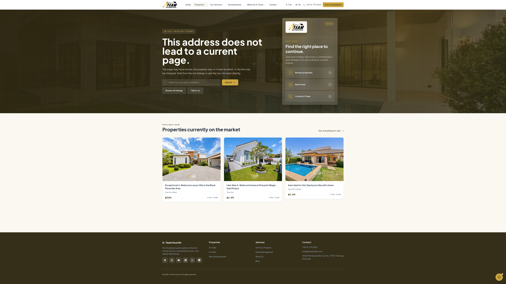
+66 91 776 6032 (309, 247)
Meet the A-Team (255, 5)
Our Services (216, 5)
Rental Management (264, 252)
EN (299, 5)
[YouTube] (178, 260)
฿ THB (289, 5)
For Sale (212, 248)
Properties (199, 5)
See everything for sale (329, 131)
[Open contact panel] (499, 277)
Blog (258, 261)
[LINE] (199, 260)
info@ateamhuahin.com (312, 251)
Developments (234, 5)
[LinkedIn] (185, 260)
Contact (273, 5)
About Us (260, 256)
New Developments (217, 256)
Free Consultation (333, 5)
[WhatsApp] (192, 260)
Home (188, 5)
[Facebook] (165, 260)
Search (228, 82)
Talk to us (195, 90)
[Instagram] (171, 260)
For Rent (212, 252)
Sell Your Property (263, 248)
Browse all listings (174, 90)
